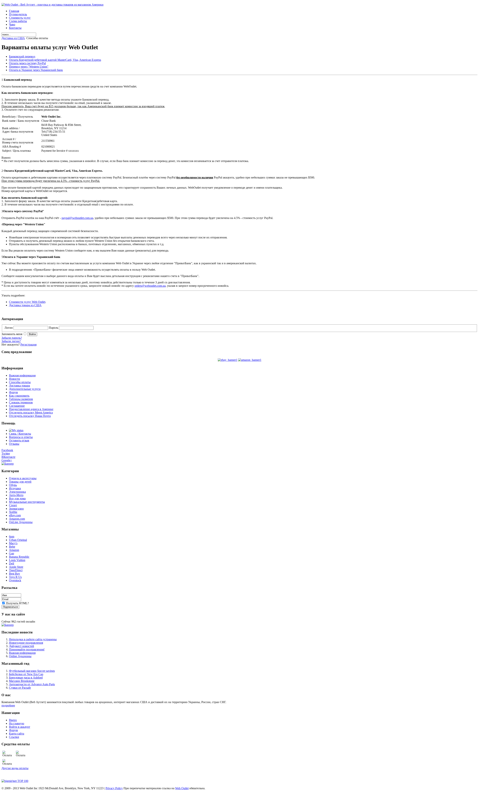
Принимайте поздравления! (27, 649)
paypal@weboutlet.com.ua (77, 218)
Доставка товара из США (25, 305)
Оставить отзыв (19, 440)
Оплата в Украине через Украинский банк (36, 70)
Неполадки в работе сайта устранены (33, 639)
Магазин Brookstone (21, 680)
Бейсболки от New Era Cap (26, 674)
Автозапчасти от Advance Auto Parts (32, 684)
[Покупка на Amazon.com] (249, 359)
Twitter (5, 453)
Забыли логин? (11, 341)
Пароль (54, 327)
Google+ (6, 460)
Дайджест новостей (21, 646)
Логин (8, 327)
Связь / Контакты (20, 433)
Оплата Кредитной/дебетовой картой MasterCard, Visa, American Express (55, 59)
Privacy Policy (114, 788)
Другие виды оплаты (14, 768)
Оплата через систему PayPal (27, 63)
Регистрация (28, 344)
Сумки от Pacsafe (20, 687)
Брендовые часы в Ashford (26, 677)
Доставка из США (13, 38)
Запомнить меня (12, 334)
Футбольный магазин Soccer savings (32, 670)
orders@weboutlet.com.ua (150, 285)
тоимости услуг (21, 301)
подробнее (8, 705)
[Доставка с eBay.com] (227, 359)
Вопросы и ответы (21, 437)
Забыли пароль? (11, 337)
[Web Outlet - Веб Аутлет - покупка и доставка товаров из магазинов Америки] (52, 4)
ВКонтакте (8, 456)
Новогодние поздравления (26, 642)
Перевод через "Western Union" (28, 66)
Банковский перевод (22, 56)
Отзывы (14, 443)
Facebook (7, 450)
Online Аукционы (20, 656)
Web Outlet (38, 301)
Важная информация (22, 652)
